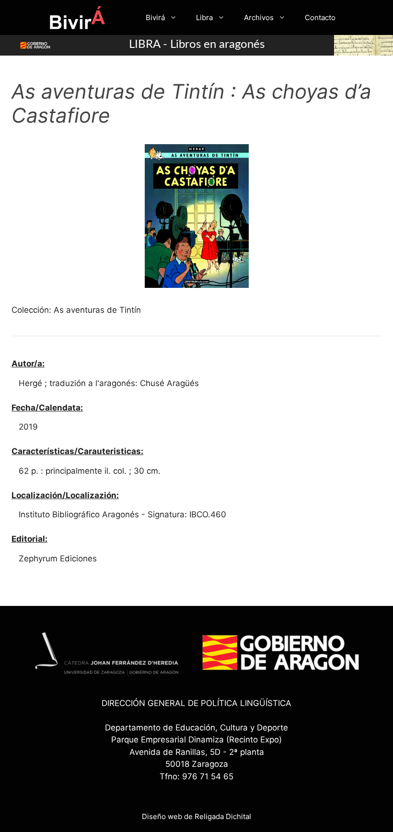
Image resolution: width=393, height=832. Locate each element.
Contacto (320, 17)
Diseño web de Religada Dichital (196, 816)
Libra (204, 17)
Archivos (259, 17)
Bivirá (155, 17)
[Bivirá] (77, 17)
